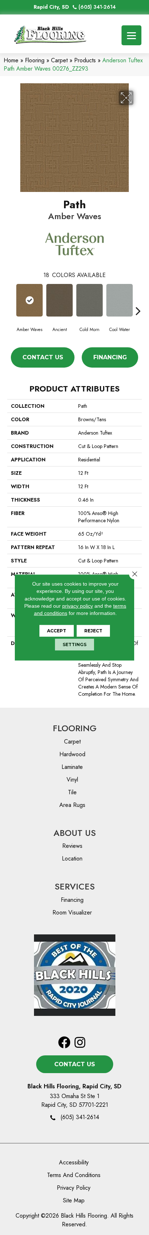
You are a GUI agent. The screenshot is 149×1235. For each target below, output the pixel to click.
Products (85, 60)
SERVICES (75, 886)
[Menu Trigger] (131, 35)
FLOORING (75, 728)
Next (138, 299)
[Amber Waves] (29, 300)
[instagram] (79, 1043)
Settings (74, 644)
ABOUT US (75, 832)
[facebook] (64, 1043)
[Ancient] (59, 300)
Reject (93, 630)
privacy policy (77, 606)
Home (11, 60)
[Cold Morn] (89, 300)
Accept (56, 630)
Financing (110, 357)
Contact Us (42, 357)
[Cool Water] (120, 300)
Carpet (59, 60)
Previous (10, 299)
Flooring (34, 60)
